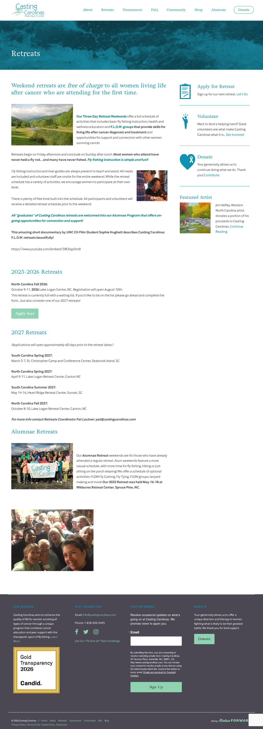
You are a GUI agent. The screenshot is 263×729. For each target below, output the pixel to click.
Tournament (75, 720)
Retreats (62, 720)
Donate (204, 638)
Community (90, 720)
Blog (107, 720)
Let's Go (242, 94)
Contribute (211, 175)
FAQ (100, 720)
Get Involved (235, 135)
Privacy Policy (19, 724)
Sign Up (156, 687)
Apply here (25, 313)
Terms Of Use (33, 724)
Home (44, 720)
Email (134, 632)
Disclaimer (61, 724)
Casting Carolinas (34, 10)
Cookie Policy (48, 724)
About (53, 720)
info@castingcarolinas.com (99, 614)
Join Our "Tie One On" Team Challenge (97, 641)
